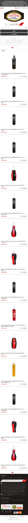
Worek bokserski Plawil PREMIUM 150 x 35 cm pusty (12, 130)
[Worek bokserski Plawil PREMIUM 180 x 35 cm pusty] (14, 145)
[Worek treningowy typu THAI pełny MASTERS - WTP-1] (14, 341)
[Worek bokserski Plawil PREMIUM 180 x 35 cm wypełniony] (14, 397)
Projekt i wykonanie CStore (8, 516)
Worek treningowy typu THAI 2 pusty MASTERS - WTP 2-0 (13, 242)
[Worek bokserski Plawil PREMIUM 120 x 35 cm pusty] (14, 89)
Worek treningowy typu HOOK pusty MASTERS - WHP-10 (13, 270)
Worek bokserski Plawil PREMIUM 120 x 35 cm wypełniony (12, 214)
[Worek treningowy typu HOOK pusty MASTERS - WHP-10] (14, 257)
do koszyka (24, 76)
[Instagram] (10, 511)
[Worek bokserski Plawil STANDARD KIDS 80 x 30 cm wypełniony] (14, 61)
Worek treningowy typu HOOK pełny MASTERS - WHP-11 (13, 437)
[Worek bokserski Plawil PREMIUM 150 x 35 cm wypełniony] (14, 285)
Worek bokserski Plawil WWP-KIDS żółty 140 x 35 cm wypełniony (12, 382)
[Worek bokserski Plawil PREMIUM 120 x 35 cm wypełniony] (14, 201)
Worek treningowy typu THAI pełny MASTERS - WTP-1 (13, 354)
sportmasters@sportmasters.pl (19, 500)
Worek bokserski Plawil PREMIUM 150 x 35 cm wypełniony (12, 298)
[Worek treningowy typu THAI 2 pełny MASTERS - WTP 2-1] (14, 453)
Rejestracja (25, 7)
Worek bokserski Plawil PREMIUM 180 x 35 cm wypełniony (12, 410)
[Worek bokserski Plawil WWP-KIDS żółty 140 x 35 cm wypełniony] (14, 369)
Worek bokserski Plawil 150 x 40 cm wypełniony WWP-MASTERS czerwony (13, 326)
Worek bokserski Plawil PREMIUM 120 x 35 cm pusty (12, 102)
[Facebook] (2, 511)
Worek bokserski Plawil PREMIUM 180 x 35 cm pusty (12, 158)
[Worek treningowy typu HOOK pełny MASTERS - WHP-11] (14, 425)
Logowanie (19, 7)
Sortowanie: (14, 38)
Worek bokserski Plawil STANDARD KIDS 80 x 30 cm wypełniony (13, 74)
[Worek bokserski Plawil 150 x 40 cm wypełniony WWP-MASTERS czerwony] (14, 313)
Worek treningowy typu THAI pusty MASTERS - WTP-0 (13, 186)
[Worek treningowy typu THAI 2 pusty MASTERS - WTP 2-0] (14, 229)
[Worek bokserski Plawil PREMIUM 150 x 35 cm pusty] (14, 117)
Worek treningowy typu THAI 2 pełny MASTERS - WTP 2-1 (13, 465)
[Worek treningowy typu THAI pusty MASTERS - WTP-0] (14, 173)
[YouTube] (6, 511)
